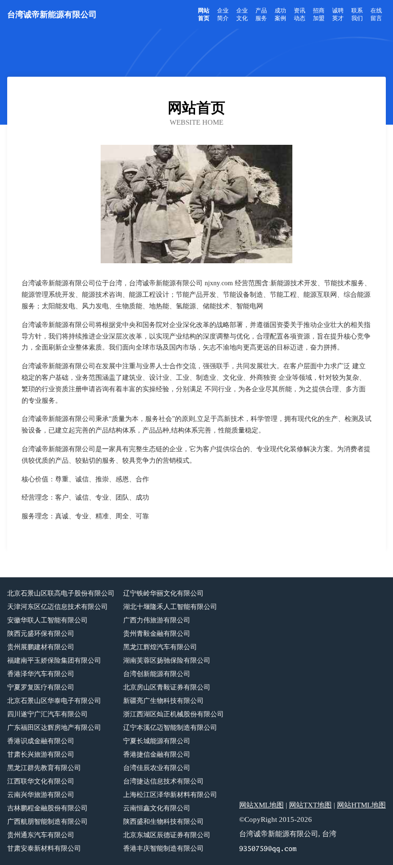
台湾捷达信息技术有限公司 (163, 781)
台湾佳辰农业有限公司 (156, 767)
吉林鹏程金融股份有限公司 (47, 808)
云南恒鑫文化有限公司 (156, 808)
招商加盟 (318, 14)
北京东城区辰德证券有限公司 (166, 835)
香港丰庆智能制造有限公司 (163, 848)
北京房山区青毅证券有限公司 (166, 687)
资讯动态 (299, 14)
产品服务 (261, 14)
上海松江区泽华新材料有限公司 (170, 794)
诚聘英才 (338, 14)
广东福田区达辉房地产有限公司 (54, 727)
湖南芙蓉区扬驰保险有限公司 (166, 660)
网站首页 (203, 14)
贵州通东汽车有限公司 (40, 835)
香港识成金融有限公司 (40, 741)
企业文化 (242, 14)
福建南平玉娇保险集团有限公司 (54, 660)
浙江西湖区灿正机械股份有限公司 (173, 714)
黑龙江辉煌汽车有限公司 (160, 647)
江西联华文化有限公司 (40, 781)
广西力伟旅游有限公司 (156, 620)
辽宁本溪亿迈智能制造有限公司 (170, 727)
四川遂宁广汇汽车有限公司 (47, 714)
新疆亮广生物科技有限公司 (163, 700)
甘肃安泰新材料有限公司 (44, 848)
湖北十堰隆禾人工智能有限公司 (170, 606)
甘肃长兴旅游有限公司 (40, 754)
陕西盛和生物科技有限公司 (163, 821)
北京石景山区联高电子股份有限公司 (61, 593)
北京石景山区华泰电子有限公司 (54, 700)
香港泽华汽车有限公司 (40, 674)
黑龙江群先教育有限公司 (44, 767)
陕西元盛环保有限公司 (40, 633)
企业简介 (223, 14)
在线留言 (376, 14)
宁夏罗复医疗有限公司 (40, 687)
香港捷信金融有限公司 (156, 754)
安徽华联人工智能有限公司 (47, 620)
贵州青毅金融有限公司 (156, 633)
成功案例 (280, 14)
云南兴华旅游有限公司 (40, 794)
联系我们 (357, 14)
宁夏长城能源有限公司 (156, 741)
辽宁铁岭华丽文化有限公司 (163, 593)
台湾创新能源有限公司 (156, 674)
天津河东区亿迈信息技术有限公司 (57, 606)
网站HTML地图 (361, 805)
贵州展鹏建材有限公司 (40, 647)
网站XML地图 (261, 805)
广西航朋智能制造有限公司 (47, 821)
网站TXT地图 (310, 805)
